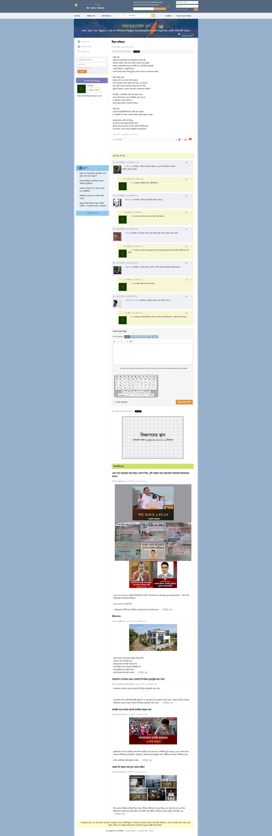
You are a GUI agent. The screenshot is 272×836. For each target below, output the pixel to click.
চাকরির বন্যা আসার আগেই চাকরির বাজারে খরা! (132, 709)
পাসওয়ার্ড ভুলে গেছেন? (182, 10)
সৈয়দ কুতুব (129, 200)
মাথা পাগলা (121, 714)
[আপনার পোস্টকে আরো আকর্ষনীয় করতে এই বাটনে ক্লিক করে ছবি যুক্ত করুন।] (130, 341)
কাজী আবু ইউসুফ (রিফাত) (126, 684)
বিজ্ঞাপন (151, 831)
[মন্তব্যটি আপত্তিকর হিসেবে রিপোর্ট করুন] (190, 162)
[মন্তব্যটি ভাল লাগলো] (186, 162)
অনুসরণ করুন (94, 90)
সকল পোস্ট (85, 42)
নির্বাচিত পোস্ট (91, 16)
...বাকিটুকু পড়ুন (166, 609)
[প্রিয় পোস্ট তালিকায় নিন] (185, 139)
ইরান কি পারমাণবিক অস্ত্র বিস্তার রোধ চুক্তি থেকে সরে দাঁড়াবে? (93, 174)
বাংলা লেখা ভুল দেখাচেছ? (184, 16)
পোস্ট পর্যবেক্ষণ (121, 402)
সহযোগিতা (168, 16)
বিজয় (148, 337)
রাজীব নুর (128, 166)
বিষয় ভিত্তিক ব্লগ (106, 16)
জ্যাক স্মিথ (121, 772)
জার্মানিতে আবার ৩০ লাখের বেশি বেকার (91, 196)
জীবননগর (116, 616)
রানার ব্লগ (90, 86)
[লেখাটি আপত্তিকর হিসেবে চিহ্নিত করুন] (190, 139)
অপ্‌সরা (128, 233)
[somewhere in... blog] (89, 6)
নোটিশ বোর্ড (85, 52)
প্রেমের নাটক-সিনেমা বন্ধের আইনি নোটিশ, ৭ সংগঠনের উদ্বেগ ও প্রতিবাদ (93, 204)
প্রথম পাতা (77, 16)
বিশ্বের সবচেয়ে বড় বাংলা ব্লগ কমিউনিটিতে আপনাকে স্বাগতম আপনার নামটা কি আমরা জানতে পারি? (147, 3)
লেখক (132, 183)
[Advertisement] (92, 131)
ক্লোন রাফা (121, 481)
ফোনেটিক (134, 337)
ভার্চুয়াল (127, 337)
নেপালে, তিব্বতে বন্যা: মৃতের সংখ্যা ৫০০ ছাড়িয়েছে (92, 189)
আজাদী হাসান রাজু (132, 300)
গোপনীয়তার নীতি (142, 831)
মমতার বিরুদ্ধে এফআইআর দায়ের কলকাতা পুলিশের (91, 182)
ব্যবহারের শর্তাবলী (130, 831)
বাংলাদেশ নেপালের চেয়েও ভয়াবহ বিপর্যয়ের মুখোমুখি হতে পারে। (138, 679)
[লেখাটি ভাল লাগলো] (179, 139)
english (155, 337)
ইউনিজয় (142, 337)
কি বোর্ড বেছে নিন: (118, 337)
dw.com (95, 213)
